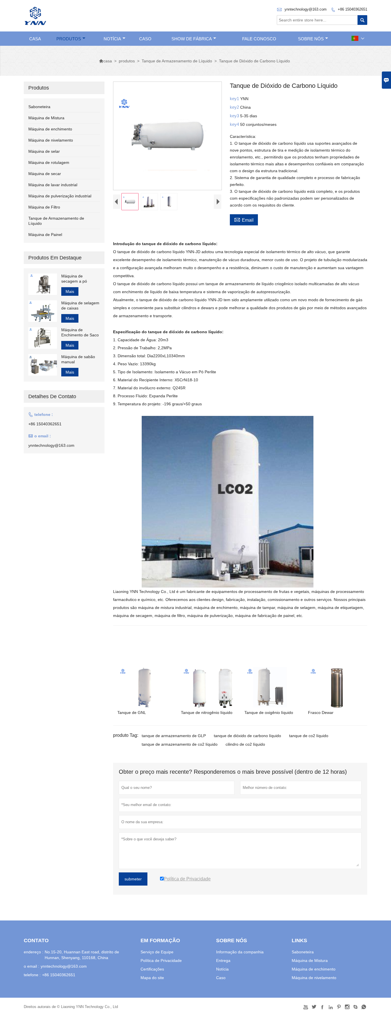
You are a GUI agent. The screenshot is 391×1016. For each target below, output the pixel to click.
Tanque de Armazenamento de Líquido (177, 61)
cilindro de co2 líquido (245, 744)
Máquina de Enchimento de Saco (80, 332)
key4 (235, 124)
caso (145, 38)
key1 (235, 98)
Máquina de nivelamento (50, 140)
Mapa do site (152, 977)
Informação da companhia (240, 952)
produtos (68, 38)
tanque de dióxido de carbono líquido (247, 735)
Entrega (223, 960)
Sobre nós (311, 38)
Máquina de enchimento (50, 129)
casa (35, 38)
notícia (112, 38)
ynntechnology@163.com (306, 9)
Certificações (152, 969)
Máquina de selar (44, 151)
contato (36, 940)
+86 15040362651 (352, 9)
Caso (221, 977)
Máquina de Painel (45, 234)
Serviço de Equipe (157, 952)
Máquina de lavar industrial (52, 184)
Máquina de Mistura (46, 118)
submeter (133, 879)
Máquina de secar (44, 173)
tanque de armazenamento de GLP (174, 735)
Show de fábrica (191, 38)
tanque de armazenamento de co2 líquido (180, 744)
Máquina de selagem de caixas (80, 305)
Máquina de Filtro (44, 207)
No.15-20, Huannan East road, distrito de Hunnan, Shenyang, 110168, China (82, 955)
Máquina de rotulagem (48, 162)
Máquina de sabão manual (78, 359)
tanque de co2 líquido (308, 735)
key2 (235, 107)
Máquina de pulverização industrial (59, 196)
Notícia (222, 969)
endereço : (33, 952)
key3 (235, 115)
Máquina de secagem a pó (74, 278)
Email (244, 219)
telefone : (32, 975)
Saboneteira (39, 106)
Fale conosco (259, 38)
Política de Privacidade (161, 960)
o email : (31, 966)
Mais (70, 291)
